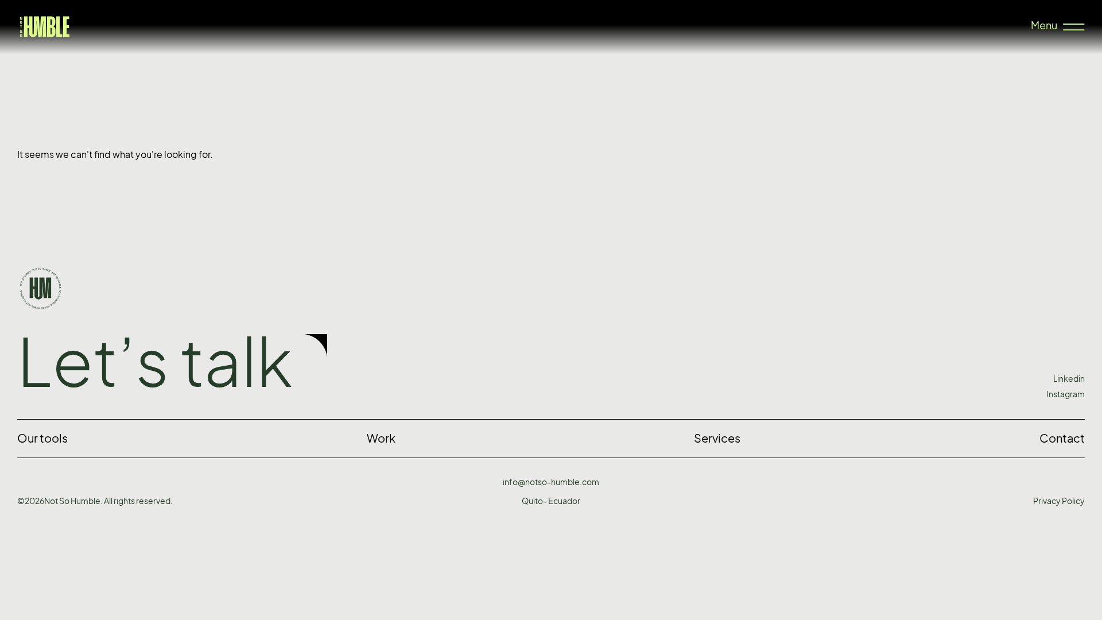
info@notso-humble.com (551, 482)
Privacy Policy (1059, 501)
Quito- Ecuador (551, 501)
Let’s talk (155, 362)
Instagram (1065, 394)
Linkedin (1069, 378)
